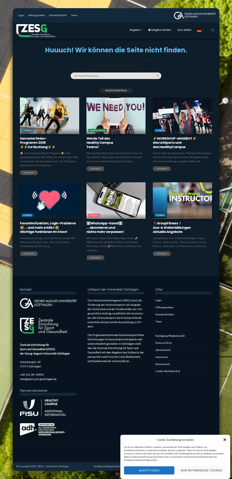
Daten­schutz (162, 364)
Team (74, 15)
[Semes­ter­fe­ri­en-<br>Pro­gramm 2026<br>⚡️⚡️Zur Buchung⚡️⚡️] (49, 116)
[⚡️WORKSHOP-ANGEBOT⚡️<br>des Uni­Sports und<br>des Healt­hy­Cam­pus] (182, 116)
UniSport (27, 130)
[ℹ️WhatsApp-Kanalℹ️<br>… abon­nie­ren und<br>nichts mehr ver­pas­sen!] (116, 200)
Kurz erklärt (185, 30)
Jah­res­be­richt (163, 349)
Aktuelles (94, 215)
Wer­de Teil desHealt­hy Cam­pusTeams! (99, 142)
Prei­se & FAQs (163, 342)
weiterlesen (29, 172)
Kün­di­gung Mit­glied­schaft (170, 335)
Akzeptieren (149, 470)
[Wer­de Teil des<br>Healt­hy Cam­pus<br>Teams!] (116, 116)
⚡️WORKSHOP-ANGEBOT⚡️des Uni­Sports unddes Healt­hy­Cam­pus (174, 142)
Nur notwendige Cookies (201, 470)
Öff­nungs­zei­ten (36, 15)
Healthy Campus (98, 130)
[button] (225, 439)
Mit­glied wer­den (161, 30)
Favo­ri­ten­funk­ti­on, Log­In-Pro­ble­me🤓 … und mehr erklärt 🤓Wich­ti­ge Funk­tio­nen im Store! (48, 227)
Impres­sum (161, 356)
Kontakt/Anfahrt (58, 15)
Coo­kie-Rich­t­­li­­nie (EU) (167, 371)
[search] (212, 30)
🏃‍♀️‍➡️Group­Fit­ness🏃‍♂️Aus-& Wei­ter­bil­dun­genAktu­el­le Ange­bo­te (172, 227)
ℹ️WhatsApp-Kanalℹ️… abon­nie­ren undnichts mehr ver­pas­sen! (105, 227)
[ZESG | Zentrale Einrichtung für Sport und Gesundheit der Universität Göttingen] (43, 31)
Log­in (21, 15)
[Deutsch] (200, 30)
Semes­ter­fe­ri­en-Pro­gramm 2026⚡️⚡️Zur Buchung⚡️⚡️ (37, 142)
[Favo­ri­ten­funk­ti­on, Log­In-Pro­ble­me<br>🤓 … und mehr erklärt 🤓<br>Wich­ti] (49, 200)
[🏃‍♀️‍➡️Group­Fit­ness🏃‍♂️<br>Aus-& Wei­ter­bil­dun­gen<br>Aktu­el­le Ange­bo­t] (182, 200)
